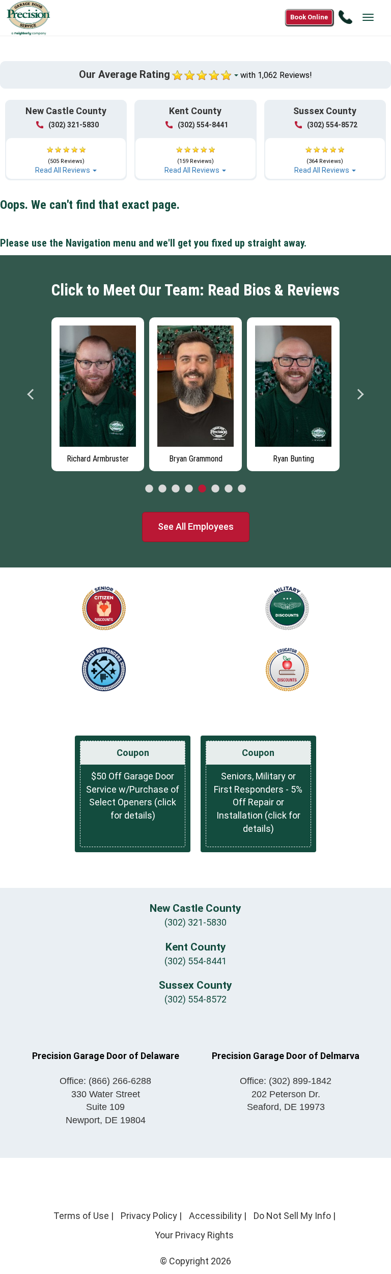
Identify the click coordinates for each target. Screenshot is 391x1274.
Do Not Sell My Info (292, 1215)
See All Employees (196, 526)
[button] (66, 155)
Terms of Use (81, 1215)
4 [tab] (189, 489)
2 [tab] (162, 489)
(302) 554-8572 (332, 125)
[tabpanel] (98, 391)
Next (360, 394)
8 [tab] (242, 489)
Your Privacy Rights (194, 1235)
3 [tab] (176, 489)
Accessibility (215, 1215)
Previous (31, 394)
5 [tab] (202, 489)
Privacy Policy (149, 1215)
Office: (105, 1081)
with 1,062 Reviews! (276, 75)
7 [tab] (229, 489)
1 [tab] (149, 489)
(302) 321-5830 (73, 125)
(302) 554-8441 (203, 125)
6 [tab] (215, 489)
